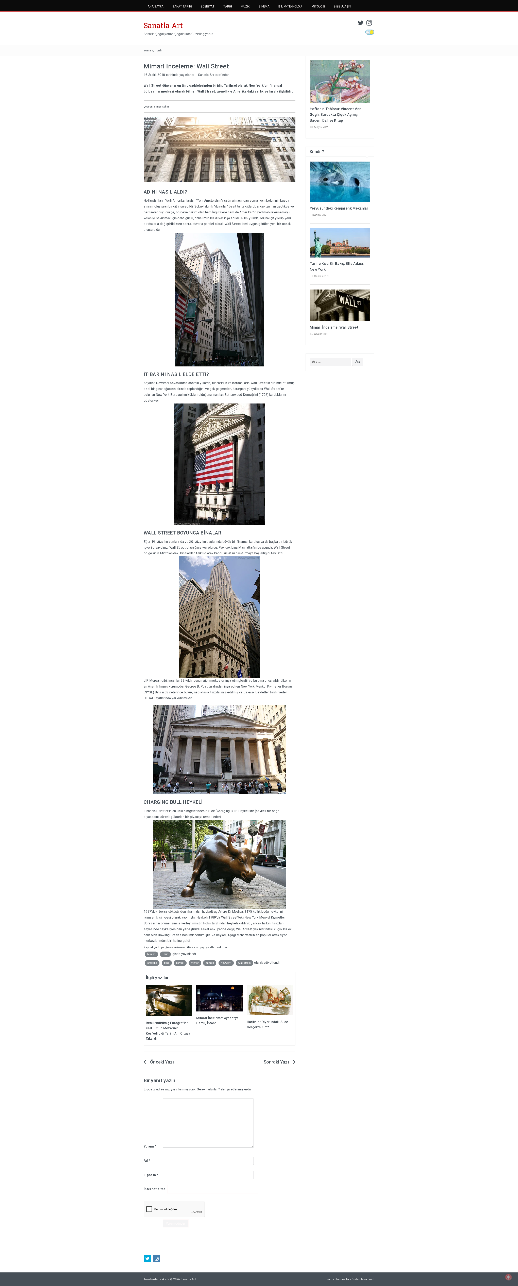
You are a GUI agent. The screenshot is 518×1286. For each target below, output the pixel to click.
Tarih (227, 6)
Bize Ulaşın (342, 6)
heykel (180, 962)
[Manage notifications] (508, 1277)
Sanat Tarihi (182, 6)
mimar (195, 962)
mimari (210, 962)
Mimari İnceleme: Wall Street (334, 327)
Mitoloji (318, 6)
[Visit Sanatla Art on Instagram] (369, 24)
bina (166, 962)
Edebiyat (207, 6)
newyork (226, 962)
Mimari (148, 50)
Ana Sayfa (155, 6)
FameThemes (336, 1279)
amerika (152, 962)
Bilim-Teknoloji (290, 6)
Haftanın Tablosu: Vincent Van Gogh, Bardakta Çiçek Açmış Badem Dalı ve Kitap (335, 115)
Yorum (150, 1146)
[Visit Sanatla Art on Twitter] (361, 24)
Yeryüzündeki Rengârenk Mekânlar (339, 208)
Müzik (245, 6)
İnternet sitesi (155, 1189)
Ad (147, 1161)
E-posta (151, 1175)
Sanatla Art (163, 25)
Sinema (264, 6)
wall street (244, 962)
